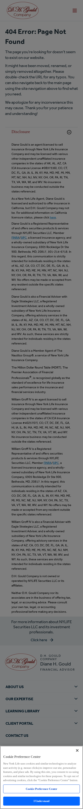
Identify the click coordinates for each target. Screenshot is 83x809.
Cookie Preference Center (41, 788)
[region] (41, 777)
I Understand (42, 801)
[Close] (77, 750)
